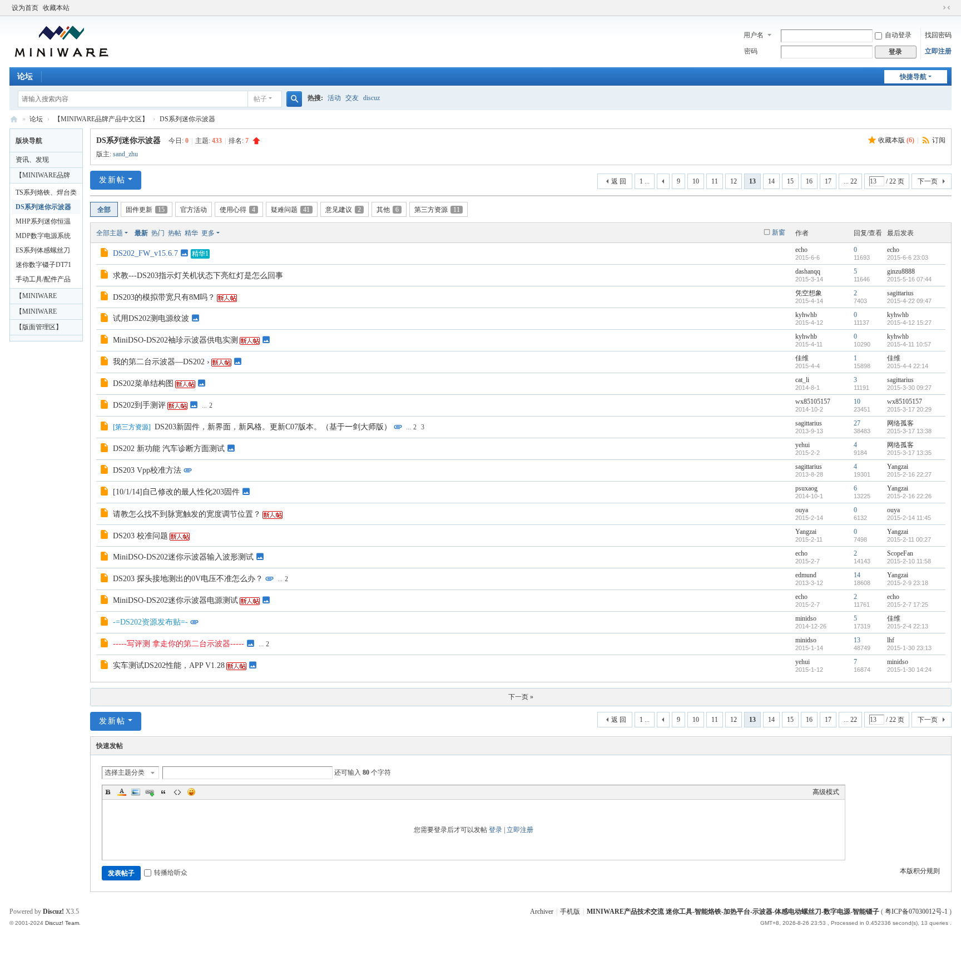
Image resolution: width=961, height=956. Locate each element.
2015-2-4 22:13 (907, 626)
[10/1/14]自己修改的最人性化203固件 (176, 492)
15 (790, 181)
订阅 (938, 140)
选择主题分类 (125, 772)
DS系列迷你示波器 (187, 119)
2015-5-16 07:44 (909, 279)
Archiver (541, 911)
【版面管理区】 (39, 327)
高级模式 (826, 792)
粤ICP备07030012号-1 (916, 911)
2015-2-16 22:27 (909, 474)
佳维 (802, 358)
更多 (208, 233)
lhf (890, 640)
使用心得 (237, 210)
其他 (388, 210)
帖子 (260, 99)
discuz (371, 98)
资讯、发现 (32, 160)
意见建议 (343, 210)
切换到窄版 (947, 8)
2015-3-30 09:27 (909, 387)
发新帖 (112, 180)
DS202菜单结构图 (143, 383)
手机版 (570, 911)
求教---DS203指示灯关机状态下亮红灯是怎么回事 (198, 275)
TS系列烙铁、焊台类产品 (46, 194)
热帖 (174, 233)
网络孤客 (900, 423)
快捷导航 (913, 77)
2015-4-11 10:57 (909, 344)
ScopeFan (900, 553)
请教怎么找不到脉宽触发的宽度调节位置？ (187, 514)
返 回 (618, 181)
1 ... (645, 181)
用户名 (754, 35)
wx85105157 (812, 401)
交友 (352, 98)
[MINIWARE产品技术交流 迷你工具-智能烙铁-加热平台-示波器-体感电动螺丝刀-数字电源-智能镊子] (61, 40)
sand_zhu (125, 154)
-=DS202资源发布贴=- (150, 622)
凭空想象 (808, 293)
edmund (805, 575)
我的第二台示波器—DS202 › (161, 362)
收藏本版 (896, 140)
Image (135, 792)
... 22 (850, 181)
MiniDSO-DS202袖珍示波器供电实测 (175, 340)
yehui (802, 445)
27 (857, 423)
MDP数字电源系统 (43, 236)
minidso (805, 618)
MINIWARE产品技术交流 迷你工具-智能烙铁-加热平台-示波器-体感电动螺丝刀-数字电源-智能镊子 (13, 119)
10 (695, 181)
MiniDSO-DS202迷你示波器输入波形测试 (183, 557)
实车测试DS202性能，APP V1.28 (169, 665)
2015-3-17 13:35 (909, 452)
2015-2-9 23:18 (907, 582)
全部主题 (109, 233)
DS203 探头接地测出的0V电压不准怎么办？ (188, 578)
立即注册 (938, 51)
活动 (334, 98)
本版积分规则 (920, 871)
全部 (104, 210)
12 (733, 181)
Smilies (191, 792)
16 (809, 181)
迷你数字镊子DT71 (43, 265)
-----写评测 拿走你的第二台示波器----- (178, 644)
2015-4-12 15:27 (909, 322)
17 (828, 181)
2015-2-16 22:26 (909, 496)
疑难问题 (290, 210)
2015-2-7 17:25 (907, 604)
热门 (158, 233)
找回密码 (938, 35)
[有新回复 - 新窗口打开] (105, 254)
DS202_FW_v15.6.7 (145, 253)
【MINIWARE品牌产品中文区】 (101, 119)
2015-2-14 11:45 (909, 517)
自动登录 (898, 35)
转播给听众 (170, 872)
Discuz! (53, 911)
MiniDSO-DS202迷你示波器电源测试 (175, 600)
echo (801, 250)
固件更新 (145, 210)
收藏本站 (56, 8)
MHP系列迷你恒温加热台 (43, 223)
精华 (191, 233)
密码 (750, 51)
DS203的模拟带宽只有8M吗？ (164, 297)
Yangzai (897, 466)
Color (121, 792)
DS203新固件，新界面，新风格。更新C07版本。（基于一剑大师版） (273, 427)
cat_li (802, 380)
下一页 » (520, 697)
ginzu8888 (901, 271)
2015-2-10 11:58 (909, 561)
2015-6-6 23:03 (907, 257)
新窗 (778, 232)
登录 (495, 830)
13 (857, 640)
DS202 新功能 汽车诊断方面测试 (169, 448)
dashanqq (807, 271)
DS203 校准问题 (140, 536)
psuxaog (806, 488)
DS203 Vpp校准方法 (147, 470)
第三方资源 (437, 210)
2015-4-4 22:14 (907, 366)
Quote (163, 792)
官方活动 (193, 210)
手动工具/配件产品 (43, 279)
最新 (141, 233)
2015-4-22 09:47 (909, 301)
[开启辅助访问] (936, 8)
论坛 (25, 76)
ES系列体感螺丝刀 (43, 250)
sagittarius (900, 293)
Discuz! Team (62, 923)
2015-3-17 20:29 (909, 409)
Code (177, 792)
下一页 (928, 181)
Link (149, 792)
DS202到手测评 (139, 405)
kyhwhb (806, 315)
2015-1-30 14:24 (909, 669)
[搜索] (294, 99)
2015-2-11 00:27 (909, 539)
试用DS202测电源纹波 (151, 318)
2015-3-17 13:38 (909, 431)
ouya (801, 510)
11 (714, 181)
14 (771, 181)
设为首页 (25, 8)
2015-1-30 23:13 (909, 648)
